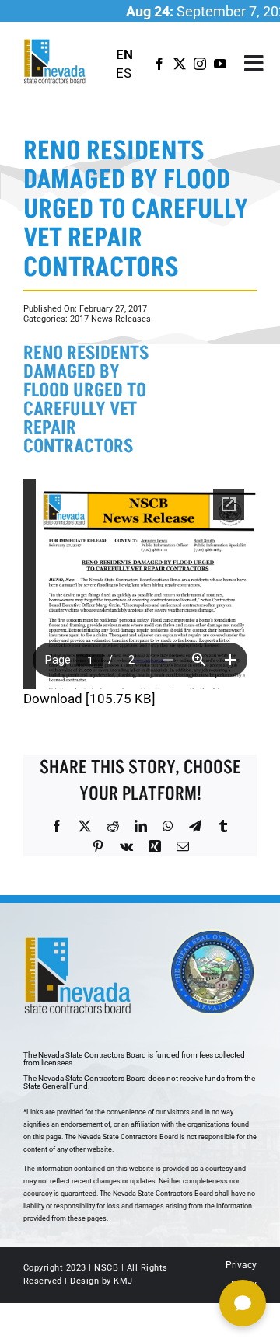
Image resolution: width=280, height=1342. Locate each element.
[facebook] (159, 64)
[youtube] (220, 64)
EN (124, 54)
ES (123, 73)
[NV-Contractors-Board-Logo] (55, 43)
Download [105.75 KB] (89, 698)
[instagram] (200, 64)
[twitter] (179, 64)
